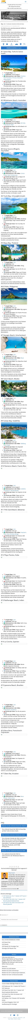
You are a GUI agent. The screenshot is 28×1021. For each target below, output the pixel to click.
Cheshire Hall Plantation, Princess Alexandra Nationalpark (14, 77)
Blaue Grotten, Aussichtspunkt (14, 358)
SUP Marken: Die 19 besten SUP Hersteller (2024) (13, 999)
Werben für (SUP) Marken (9, 968)
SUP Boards (5, 944)
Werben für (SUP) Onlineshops (10, 970)
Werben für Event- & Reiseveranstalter (12, 974)
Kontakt (15, 1018)
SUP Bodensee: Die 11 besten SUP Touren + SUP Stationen (14, 987)
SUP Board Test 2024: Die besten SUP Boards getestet (12, 995)
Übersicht (4, 966)
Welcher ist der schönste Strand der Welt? (13, 826)
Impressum (15, 1017)
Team (9, 1018)
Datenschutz (20, 1017)
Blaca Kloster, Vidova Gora (14, 797)
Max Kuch (11, 873)
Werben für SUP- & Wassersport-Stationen (13, 972)
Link (14, 73)
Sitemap (18, 1018)
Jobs (24, 1017)
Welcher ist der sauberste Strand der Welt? (13, 850)
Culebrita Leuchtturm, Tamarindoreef (15, 489)
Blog (2, 24)
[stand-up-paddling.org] (3, 1)
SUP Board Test (6, 942)
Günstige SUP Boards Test (9, 948)
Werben (12, 1018)
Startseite (2, 1011)
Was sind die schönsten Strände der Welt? (13, 835)
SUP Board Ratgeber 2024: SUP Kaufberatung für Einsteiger (10, 1003)
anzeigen (19, 48)
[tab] (14, 825)
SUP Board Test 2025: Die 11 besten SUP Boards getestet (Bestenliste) (14, 900)
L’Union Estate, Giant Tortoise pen (14, 174)
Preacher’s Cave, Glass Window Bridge (15, 533)
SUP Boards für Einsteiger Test (10, 946)
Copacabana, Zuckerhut (10, 709)
